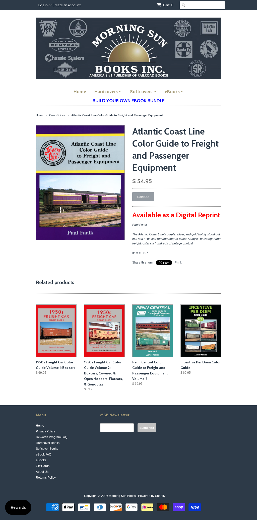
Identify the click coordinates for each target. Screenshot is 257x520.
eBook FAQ (43, 454)
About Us (42, 472)
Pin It (178, 262)
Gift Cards (42, 466)
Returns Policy (46, 477)
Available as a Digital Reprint (176, 215)
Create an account (66, 5)
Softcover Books (47, 448)
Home (40, 425)
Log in (43, 5)
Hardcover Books (47, 443)
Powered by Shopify (151, 496)
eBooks (41, 460)
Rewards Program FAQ (51, 437)
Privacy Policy (45, 431)
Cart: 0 (167, 5)
